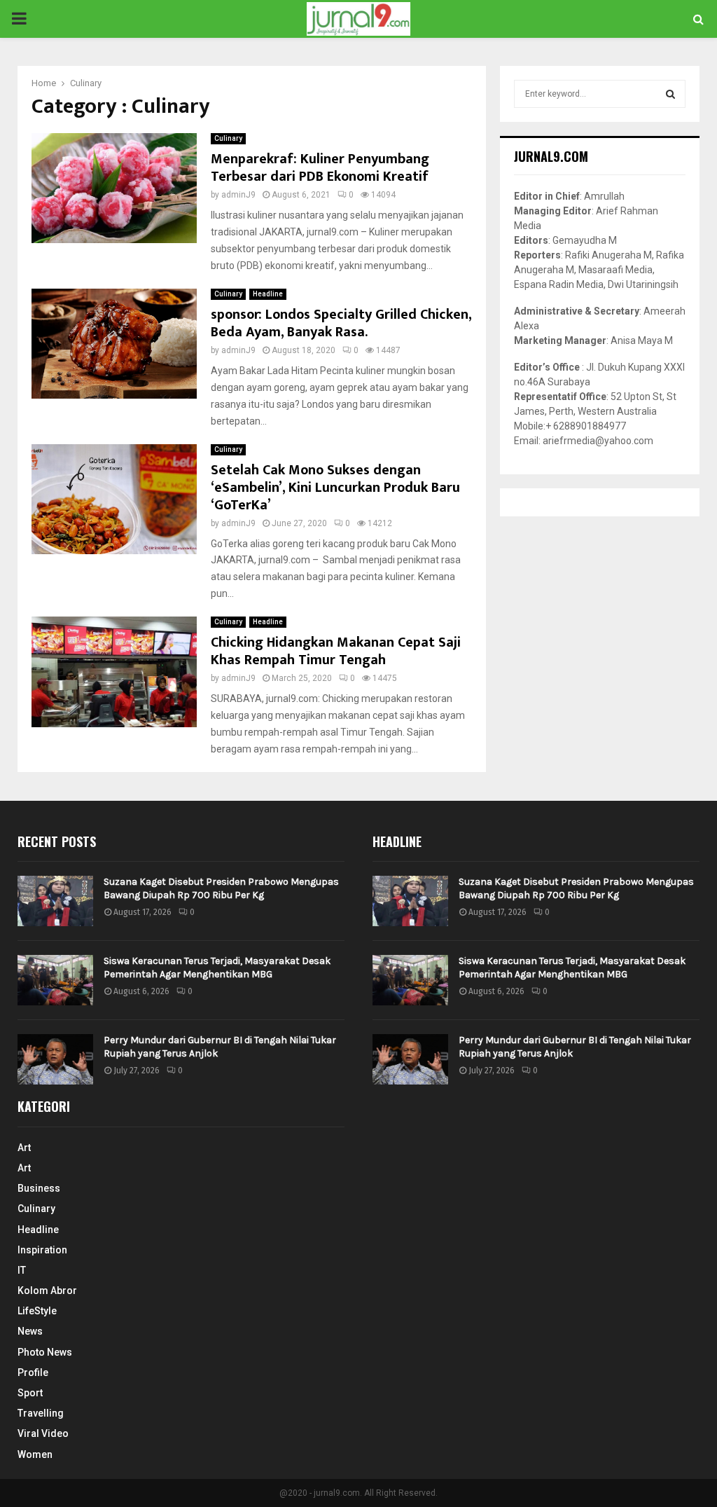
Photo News (45, 1352)
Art (24, 1147)
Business (39, 1188)
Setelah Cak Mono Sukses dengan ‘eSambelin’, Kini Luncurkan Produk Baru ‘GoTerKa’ (335, 487)
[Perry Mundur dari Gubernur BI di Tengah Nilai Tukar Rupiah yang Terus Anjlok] (55, 1059)
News (30, 1331)
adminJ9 (238, 195)
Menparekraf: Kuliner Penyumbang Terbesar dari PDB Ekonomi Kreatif (320, 167)
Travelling (41, 1413)
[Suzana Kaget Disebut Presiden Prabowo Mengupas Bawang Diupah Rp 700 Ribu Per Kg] (55, 901)
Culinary (228, 138)
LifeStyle (37, 1310)
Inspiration (42, 1249)
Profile (33, 1372)
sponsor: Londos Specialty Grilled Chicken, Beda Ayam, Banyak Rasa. (341, 323)
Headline (268, 294)
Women (35, 1454)
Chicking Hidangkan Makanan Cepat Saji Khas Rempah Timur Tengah (336, 651)
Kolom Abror (47, 1290)
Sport (30, 1392)
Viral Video (43, 1433)
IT (22, 1270)
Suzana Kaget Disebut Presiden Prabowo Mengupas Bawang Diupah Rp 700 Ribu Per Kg (221, 888)
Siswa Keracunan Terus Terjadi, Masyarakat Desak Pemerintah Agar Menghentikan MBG (217, 967)
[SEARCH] (670, 94)
